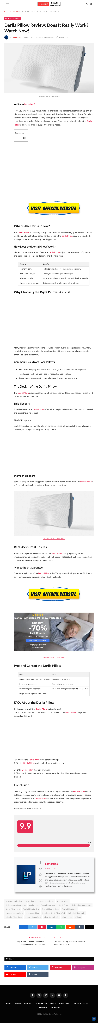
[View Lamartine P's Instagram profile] (40, 874)
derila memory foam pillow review (42, 905)
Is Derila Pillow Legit (76, 913)
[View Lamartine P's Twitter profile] (40, 880)
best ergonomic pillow (14, 901)
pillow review (67, 917)
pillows (78, 917)
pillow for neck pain (51, 917)
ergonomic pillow (32, 913)
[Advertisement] (54, 321)
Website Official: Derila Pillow (54, 539)
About (18, 1004)
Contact (28, 1004)
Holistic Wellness (15, 12)
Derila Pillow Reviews (50, 909)
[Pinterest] (7, 125)
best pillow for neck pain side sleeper (40, 901)
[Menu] (7, 4)
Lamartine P (16, 37)
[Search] (86, 4)
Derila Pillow (23, 232)
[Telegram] (7, 138)
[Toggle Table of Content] (23, 138)
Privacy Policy (81, 1004)
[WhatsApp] (7, 145)
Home (6, 12)
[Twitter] (7, 118)
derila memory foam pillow (16, 905)
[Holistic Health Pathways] (49, 4)
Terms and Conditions (49, 1007)
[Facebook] (7, 111)
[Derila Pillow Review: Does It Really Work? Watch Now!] (49, 93)
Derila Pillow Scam (69, 909)
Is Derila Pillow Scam (14, 917)
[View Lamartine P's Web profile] (40, 886)
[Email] (7, 132)
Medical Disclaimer (60, 1004)
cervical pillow (62, 901)
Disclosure (41, 1004)
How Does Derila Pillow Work (53, 913)
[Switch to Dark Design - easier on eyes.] (91, 4)
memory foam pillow (33, 917)
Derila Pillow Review (31, 909)
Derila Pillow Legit (13, 909)
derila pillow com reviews (81, 905)
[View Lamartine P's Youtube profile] (40, 868)
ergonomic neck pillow (14, 913)
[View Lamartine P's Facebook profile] (40, 862)
